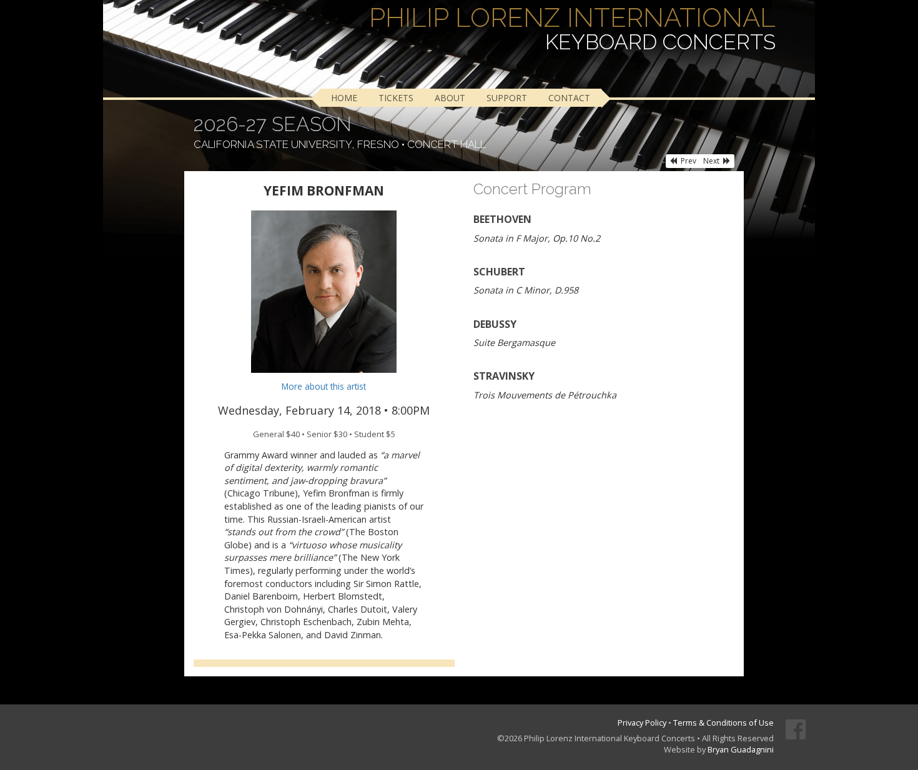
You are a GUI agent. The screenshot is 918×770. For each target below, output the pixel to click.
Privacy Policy (642, 722)
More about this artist (324, 386)
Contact (569, 98)
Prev (688, 160)
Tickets (395, 98)
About (450, 98)
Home (344, 98)
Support (506, 98)
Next (711, 160)
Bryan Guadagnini (741, 749)
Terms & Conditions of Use (723, 722)
